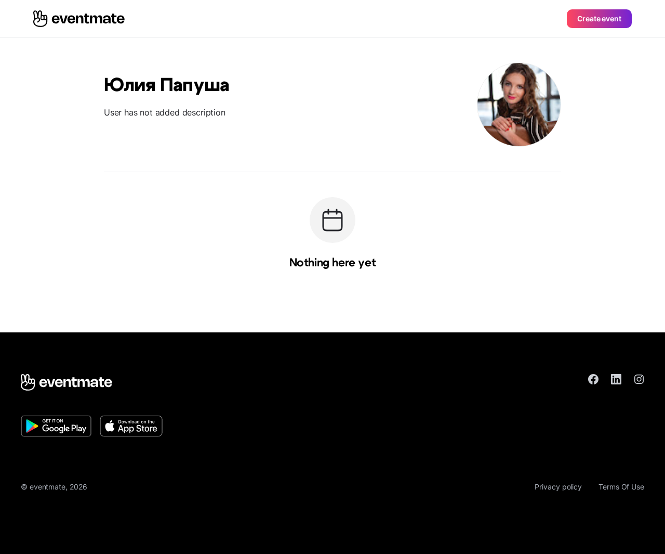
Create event (599, 18)
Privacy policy (558, 486)
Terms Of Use (621, 486)
